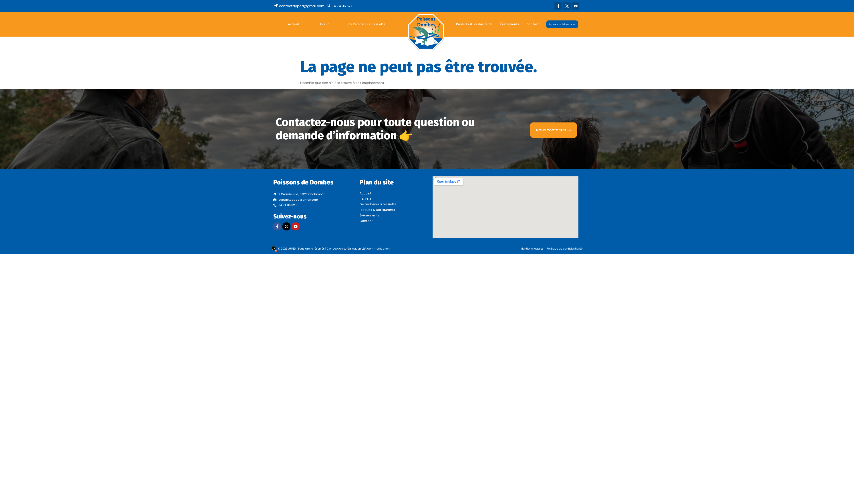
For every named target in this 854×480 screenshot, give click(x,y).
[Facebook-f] (558, 6)
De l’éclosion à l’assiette (366, 24)
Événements (509, 24)
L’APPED (323, 24)
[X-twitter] (567, 6)
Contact (533, 24)
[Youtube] (575, 6)
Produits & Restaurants (474, 24)
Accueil (293, 24)
